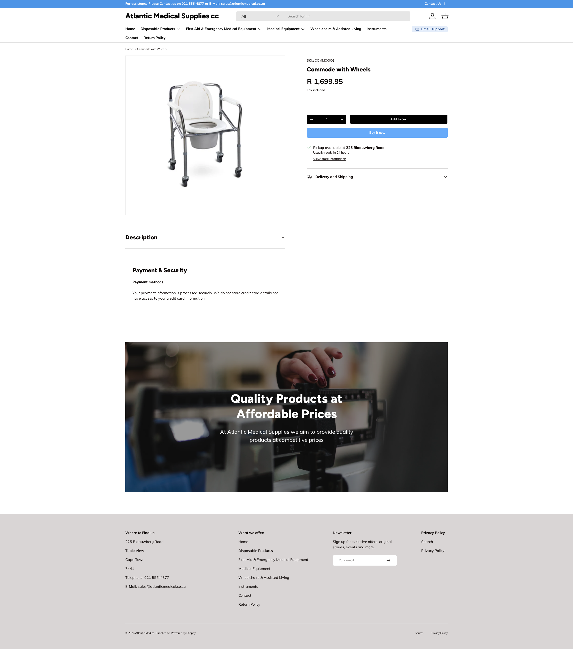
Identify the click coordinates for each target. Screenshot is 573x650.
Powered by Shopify (183, 633)
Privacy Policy (433, 550)
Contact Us (433, 4)
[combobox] (323, 16)
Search (427, 541)
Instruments (377, 28)
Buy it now (377, 133)
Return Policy (154, 37)
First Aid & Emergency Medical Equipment (221, 28)
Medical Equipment (283, 28)
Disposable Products (158, 28)
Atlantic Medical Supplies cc (152, 633)
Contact (131, 37)
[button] (445, 16)
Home (130, 28)
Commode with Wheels (152, 49)
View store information (329, 159)
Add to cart (399, 119)
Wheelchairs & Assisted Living (335, 28)
